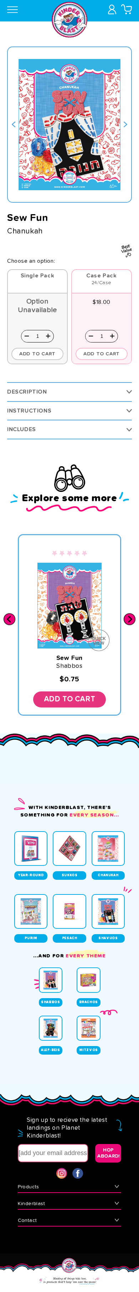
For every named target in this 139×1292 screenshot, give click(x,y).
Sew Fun (69, 658)
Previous (13, 124)
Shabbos (69, 666)
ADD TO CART (101, 353)
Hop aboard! (108, 1153)
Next (125, 124)
